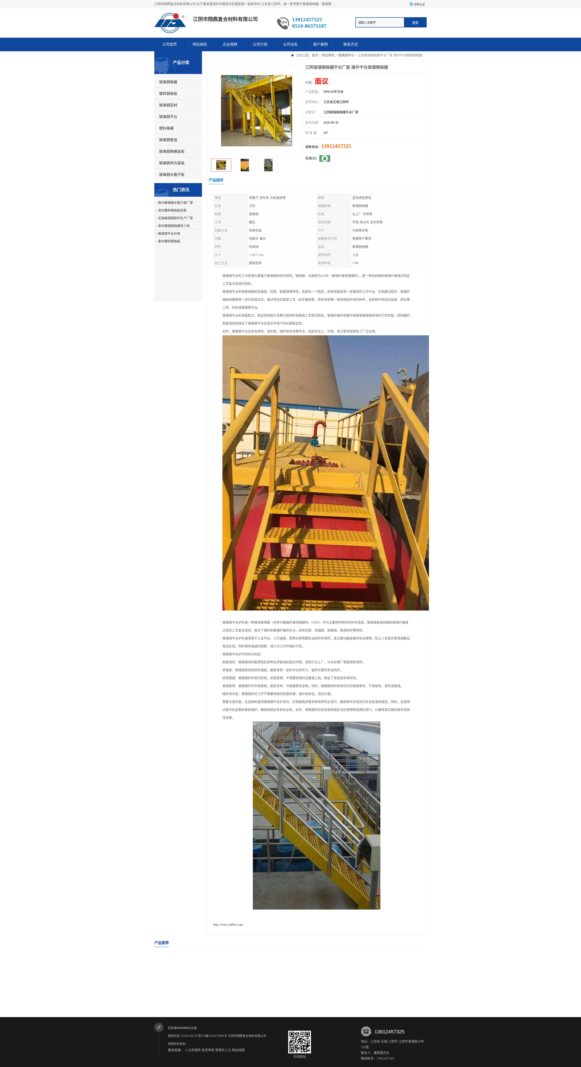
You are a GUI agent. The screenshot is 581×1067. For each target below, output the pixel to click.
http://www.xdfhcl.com (228, 924)
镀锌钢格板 (168, 94)
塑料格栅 (166, 128)
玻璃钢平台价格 (169, 233)
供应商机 (199, 44)
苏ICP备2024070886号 (212, 1036)
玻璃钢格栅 (168, 82)
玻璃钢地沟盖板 (172, 163)
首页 (315, 55)
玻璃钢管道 (168, 140)
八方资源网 (193, 1050)
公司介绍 (260, 44)
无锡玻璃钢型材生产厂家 (175, 218)
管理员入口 (223, 1050)
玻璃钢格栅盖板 (172, 151)
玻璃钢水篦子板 (172, 175)
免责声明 (208, 1050)
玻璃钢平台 (346, 55)
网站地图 (238, 1050)
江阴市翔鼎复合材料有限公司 (247, 1036)
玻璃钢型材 (168, 105)
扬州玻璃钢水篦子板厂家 (175, 202)
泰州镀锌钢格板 (169, 241)
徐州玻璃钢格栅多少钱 (174, 226)
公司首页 (169, 44)
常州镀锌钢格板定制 (172, 210)
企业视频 (230, 44)
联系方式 (350, 44)
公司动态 (290, 44)
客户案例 (320, 44)
